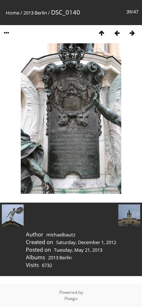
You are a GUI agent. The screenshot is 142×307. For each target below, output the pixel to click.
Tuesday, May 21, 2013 (78, 250)
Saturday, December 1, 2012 (86, 242)
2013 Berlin (35, 12)
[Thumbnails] (101, 33)
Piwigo (71, 298)
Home (12, 12)
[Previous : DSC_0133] (117, 33)
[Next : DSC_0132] (132, 33)
